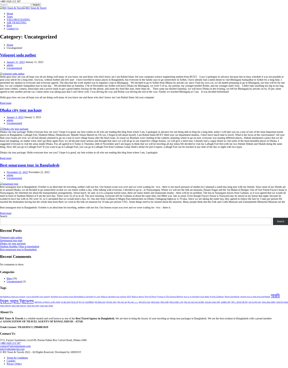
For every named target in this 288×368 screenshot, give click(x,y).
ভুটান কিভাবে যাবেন (100, 302)
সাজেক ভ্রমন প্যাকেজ (46, 306)
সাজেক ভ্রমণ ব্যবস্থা (33, 306)
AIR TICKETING (16, 22)
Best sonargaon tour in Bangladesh (29, 165)
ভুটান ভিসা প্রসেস (111, 302)
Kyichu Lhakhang (217, 297)
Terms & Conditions (17, 357)
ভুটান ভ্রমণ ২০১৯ (132, 302)
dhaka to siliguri (138, 297)
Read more (6, 103)
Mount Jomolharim (232, 297)
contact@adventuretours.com (15, 346)
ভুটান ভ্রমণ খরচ (122, 302)
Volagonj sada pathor (18, 55)
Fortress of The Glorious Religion (170, 297)
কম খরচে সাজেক (65, 302)
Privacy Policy (14, 363)
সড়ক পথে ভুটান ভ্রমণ (254, 302)
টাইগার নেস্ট (74, 302)
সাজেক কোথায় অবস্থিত (269, 302)
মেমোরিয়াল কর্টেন (225, 302)
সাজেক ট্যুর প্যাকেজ (282, 302)
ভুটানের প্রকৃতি (164, 302)
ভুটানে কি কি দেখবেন (144, 302)
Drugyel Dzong (151, 297)
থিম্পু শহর (81, 302)
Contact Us (12, 28)
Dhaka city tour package (21, 110)
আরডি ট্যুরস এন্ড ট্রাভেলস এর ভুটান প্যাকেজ (47, 302)
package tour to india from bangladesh (255, 297)
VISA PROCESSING (18, 19)
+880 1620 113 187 (10, 343)
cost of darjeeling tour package (38, 297)
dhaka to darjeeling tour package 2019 (116, 297)
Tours (10, 16)
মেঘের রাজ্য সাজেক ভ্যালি (212, 302)
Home (10, 13)
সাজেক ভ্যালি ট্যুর (5, 306)
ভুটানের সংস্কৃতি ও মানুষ (176, 302)
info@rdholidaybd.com (12, 349)
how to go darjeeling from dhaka (196, 297)
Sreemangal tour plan (11, 240)
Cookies (11, 360)
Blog (9, 25)
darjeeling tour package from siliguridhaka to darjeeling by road (75, 297)
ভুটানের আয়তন (155, 302)
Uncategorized (14, 68)
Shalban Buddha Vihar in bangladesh (19, 246)
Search (3, 216)
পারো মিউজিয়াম (89, 302)
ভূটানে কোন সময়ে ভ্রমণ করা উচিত (194, 302)
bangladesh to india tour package (13, 297)
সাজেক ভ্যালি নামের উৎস (18, 306)
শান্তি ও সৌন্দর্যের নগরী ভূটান (239, 302)
